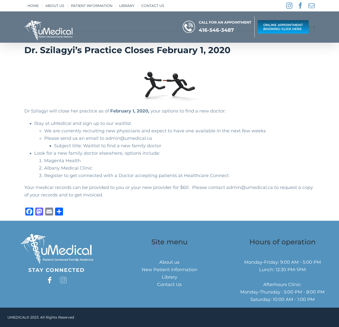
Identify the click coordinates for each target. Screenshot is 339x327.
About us (169, 262)
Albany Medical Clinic (68, 168)
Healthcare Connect (206, 175)
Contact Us (169, 284)
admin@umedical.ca (128, 138)
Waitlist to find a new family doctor (122, 145)
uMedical (61, 123)
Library (169, 277)
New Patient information (169, 269)
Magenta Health (62, 160)
